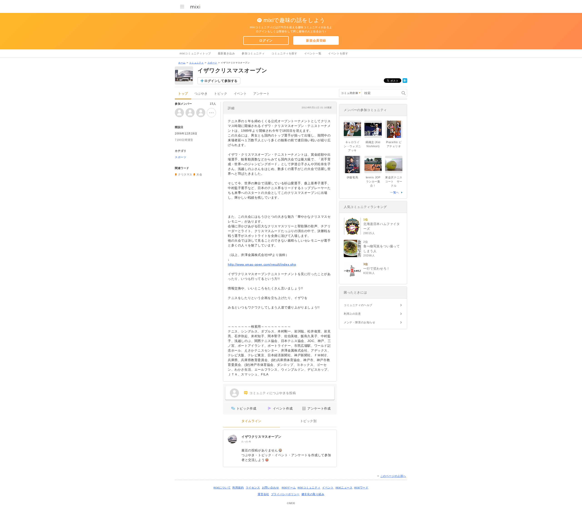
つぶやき (201, 93)
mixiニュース (344, 487)
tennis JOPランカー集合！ (373, 181)
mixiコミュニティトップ (195, 53)
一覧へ (394, 192)
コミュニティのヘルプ (358, 305)
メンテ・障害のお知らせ (359, 322)
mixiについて (222, 487)
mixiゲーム (289, 487)
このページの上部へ (393, 476)
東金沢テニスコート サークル (393, 181)
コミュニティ (196, 62)
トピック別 (308, 421)
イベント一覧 (312, 53)
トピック (220, 93)
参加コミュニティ (253, 53)
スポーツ (212, 62)
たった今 (246, 441)
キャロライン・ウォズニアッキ (352, 146)
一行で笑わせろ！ (376, 268)
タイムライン (251, 421)
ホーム (182, 62)
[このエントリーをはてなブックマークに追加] (405, 82)
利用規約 (238, 487)
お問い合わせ (270, 487)
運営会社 (263, 494)
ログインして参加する (221, 81)
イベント (240, 93)
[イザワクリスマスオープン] (232, 438)
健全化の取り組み (312, 494)
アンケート (261, 93)
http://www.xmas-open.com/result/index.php (262, 264)
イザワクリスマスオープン (261, 436)
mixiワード (361, 487)
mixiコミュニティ (309, 487)
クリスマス (185, 174)
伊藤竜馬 (352, 177)
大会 (199, 174)
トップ (183, 93)
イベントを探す (338, 53)
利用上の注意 (352, 313)
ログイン (265, 40)
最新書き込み (226, 53)
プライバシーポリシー (285, 494)
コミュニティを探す (284, 53)
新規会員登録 (316, 40)
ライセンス (253, 487)
